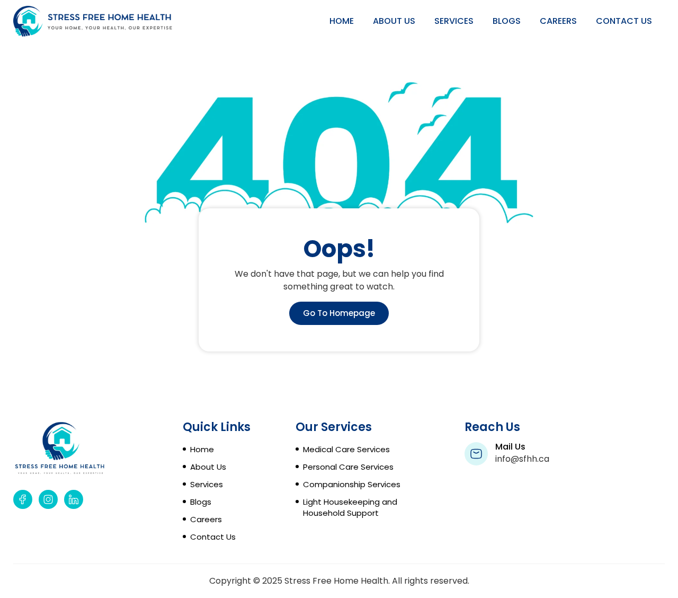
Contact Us (624, 21)
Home (341, 21)
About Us (394, 21)
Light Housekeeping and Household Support (350, 507)
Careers (558, 21)
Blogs (507, 21)
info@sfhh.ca (522, 459)
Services (454, 21)
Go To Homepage (339, 313)
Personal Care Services (348, 466)
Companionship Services (351, 484)
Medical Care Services (346, 449)
